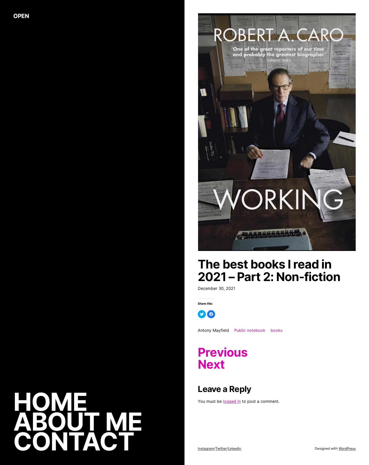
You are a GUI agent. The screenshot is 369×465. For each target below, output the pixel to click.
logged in (232, 401)
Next (211, 364)
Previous (222, 352)
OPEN (21, 16)
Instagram (206, 448)
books (276, 330)
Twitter (221, 448)
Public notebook (249, 330)
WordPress (347, 448)
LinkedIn (234, 448)
